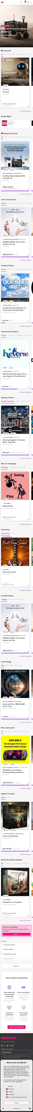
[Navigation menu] (31, 2)
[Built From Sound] (15, 552)
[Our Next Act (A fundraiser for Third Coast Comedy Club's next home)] (15, 288)
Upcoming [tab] (10, 203)
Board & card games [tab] (7, 401)
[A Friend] (15, 72)
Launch (16, 934)
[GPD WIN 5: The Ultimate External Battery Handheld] (15, 750)
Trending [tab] (4, 599)
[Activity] (24, 2)
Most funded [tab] (12, 599)
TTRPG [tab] (18, 401)
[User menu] (28, 2)
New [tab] (12, 533)
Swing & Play (8, 506)
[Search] (21, 2)
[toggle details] (29, 107)
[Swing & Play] (15, 486)
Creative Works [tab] (21, 54)
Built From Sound (9, 572)
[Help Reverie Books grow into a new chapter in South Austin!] (15, 354)
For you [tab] (3, 203)
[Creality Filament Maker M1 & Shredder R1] (15, 155)
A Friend (6, 92)
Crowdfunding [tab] (19, 203)
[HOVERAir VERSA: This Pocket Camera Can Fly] (15, 221)
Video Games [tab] (25, 401)
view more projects (25, 111)
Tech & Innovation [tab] (10, 54)
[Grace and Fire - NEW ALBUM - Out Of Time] (15, 684)
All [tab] (2, 54)
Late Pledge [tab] (28, 203)
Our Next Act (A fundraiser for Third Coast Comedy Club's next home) (14, 310)
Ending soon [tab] (21, 599)
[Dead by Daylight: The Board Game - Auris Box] (15, 420)
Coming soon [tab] (5, 533)
